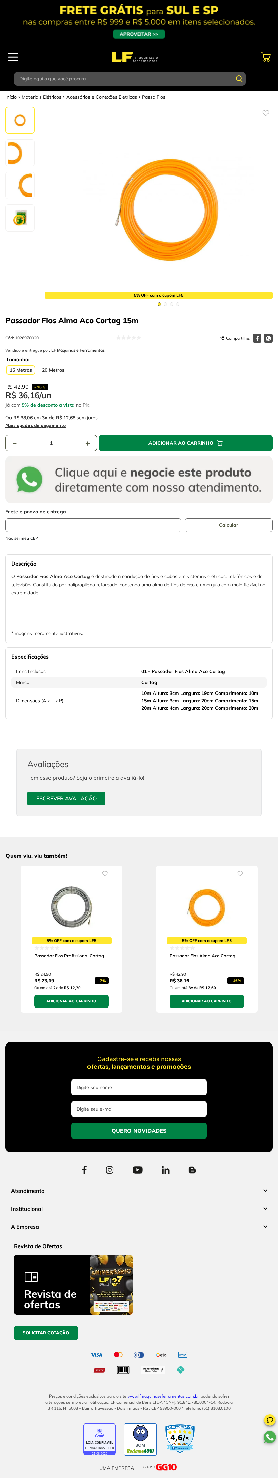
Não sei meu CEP (21, 538)
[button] (270, 1421)
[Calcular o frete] (229, 525)
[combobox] (139, 79)
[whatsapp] (268, 338)
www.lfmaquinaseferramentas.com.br (163, 1396)
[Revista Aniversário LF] (73, 1312)
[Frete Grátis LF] (139, 21)
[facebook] (257, 338)
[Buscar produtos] (239, 79)
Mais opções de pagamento (35, 425)
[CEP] (93, 520)
